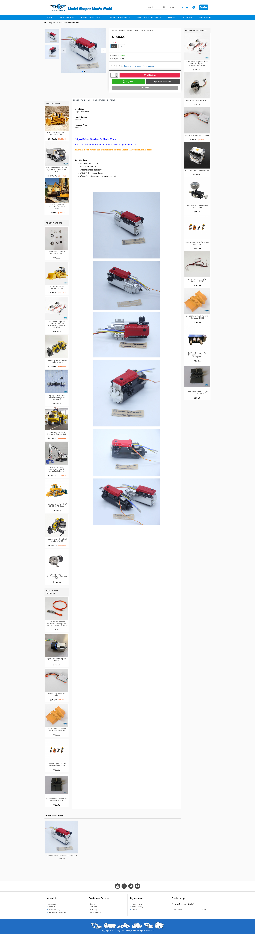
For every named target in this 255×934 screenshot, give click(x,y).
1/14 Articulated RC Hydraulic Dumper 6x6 (56, 433)
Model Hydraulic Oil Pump (197, 100)
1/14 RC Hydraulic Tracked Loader (57, 287)
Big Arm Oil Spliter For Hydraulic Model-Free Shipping (197, 355)
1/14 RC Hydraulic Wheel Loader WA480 (57, 540)
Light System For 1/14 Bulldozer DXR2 (197, 280)
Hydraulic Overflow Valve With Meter (197, 206)
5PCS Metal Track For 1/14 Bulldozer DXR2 (57, 730)
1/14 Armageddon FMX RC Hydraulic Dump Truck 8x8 (56, 169)
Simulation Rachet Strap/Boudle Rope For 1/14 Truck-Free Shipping (56, 623)
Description (79, 100)
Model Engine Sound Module (56, 694)
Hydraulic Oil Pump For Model (57, 659)
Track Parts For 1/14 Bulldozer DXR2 (56, 252)
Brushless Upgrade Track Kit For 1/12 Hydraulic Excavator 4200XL (56, 324)
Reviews (111, 100)
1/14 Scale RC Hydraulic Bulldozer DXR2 (56, 134)
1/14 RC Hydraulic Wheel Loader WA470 (57, 361)
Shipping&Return (96, 100)
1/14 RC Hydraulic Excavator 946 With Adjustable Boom (56, 469)
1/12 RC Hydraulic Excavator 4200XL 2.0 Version (56, 206)
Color (112, 42)
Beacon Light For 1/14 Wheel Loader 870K (57, 765)
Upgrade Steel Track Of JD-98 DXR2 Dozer (57, 505)
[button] (63, 50)
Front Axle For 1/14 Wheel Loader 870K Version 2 (56, 397)
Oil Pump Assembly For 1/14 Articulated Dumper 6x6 (57, 576)
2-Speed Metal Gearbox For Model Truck (62, 856)
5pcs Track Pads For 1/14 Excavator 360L (56, 800)
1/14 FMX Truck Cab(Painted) (197, 170)
